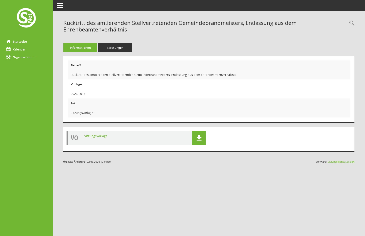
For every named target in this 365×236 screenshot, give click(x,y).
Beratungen (115, 48)
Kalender (19, 49)
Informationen (80, 48)
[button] (26, 57)
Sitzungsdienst (341, 162)
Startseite (20, 42)
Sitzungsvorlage (95, 136)
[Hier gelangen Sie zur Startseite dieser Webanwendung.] (26, 18)
